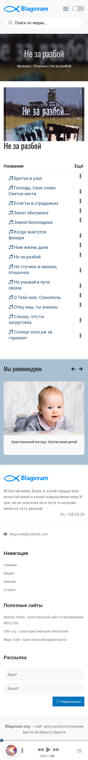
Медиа (9, 573)
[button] (40, 749)
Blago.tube (12, 640)
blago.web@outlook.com (29, 534)
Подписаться (70, 701)
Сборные (40, 66)
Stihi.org (10, 631)
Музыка (23, 66)
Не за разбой (60, 66)
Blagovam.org (17, 726)
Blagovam (34, 8)
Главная (10, 565)
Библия (10, 582)
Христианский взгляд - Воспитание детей (44, 442)
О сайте (10, 590)
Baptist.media (14, 617)
